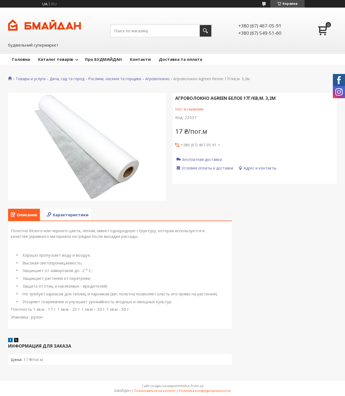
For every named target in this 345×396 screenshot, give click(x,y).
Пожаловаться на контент (154, 390)
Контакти (140, 59)
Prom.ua (197, 386)
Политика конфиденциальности (205, 390)
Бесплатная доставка (202, 159)
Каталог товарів (55, 59)
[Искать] (205, 31)
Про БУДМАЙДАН (103, 59)
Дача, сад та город (67, 78)
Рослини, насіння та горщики (114, 78)
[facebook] (10, 340)
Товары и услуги (31, 78)
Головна (21, 59)
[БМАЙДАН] (44, 24)
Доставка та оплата (180, 59)
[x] (16, 340)
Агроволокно (157, 78)
